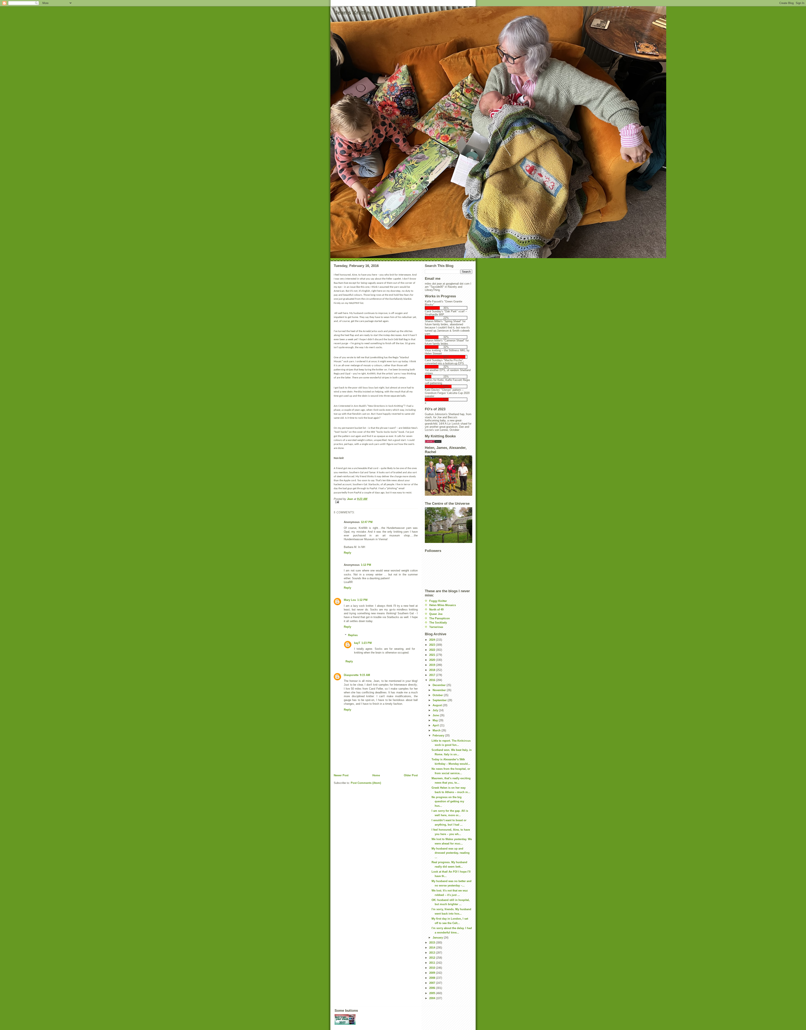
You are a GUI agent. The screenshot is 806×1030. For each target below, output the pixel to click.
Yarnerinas (436, 627)
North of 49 (436, 609)
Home (376, 775)
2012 (432, 957)
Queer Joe (435, 614)
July (436, 710)
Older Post (411, 775)
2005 (432, 993)
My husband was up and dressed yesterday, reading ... (451, 853)
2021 (432, 654)
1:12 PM (366, 564)
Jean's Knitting (354, 12)
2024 (432, 639)
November (440, 690)
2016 (432, 680)
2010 (432, 967)
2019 (432, 665)
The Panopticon (439, 618)
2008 (432, 977)
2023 (432, 644)
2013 (432, 952)
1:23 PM (366, 642)
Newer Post (341, 775)
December (439, 685)
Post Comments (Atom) (366, 782)
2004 (432, 998)
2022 (432, 649)
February (439, 735)
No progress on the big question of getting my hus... (448, 802)
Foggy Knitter (438, 601)
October (438, 695)
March (437, 730)
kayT (357, 642)
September (440, 700)
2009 (432, 972)
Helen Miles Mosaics (442, 605)
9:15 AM (365, 675)
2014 (432, 947)
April (436, 725)
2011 (432, 962)
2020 (432, 659)
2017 (432, 675)
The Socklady (438, 622)
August (438, 705)
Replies (353, 635)
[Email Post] (376, 502)
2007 (432, 982)
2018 (432, 670)
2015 (432, 942)
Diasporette (351, 675)
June (436, 715)
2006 (432, 987)
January (438, 937)
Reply (347, 552)
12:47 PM (367, 522)
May (436, 720)
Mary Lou (350, 599)
